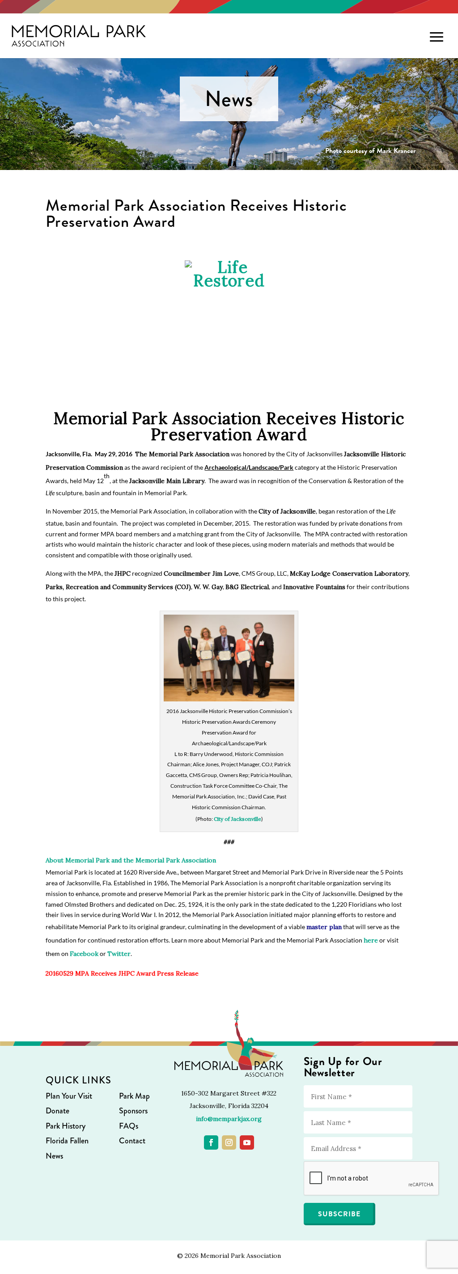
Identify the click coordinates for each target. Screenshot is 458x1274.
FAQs (128, 1126)
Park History (65, 1126)
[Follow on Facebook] (211, 1142)
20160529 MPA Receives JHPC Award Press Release (122, 973)
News (54, 1156)
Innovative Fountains (314, 587)
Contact (132, 1141)
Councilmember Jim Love (201, 573)
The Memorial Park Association (182, 454)
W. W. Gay (208, 587)
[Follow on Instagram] (229, 1142)
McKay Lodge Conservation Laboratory (349, 573)
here (371, 940)
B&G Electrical (247, 587)
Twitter (119, 954)
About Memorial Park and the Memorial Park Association (131, 860)
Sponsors (133, 1111)
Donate (57, 1111)
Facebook (84, 954)
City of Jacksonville (287, 511)
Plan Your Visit (69, 1096)
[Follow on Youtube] (247, 1142)
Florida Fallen (67, 1141)
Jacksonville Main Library (166, 481)
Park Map (134, 1096)
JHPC (122, 573)
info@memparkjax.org (229, 1119)
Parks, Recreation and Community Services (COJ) (118, 587)
